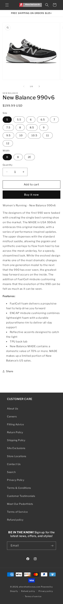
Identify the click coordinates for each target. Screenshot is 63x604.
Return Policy (15, 432)
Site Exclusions (16, 448)
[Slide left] (24, 86)
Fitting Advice (15, 424)
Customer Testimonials (21, 495)
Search (11, 472)
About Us (12, 408)
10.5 (34, 135)
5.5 (19, 119)
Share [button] (9, 371)
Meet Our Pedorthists (20, 503)
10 (21, 135)
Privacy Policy (15, 479)
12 (7, 143)
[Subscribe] (52, 546)
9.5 (8, 135)
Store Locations (16, 456)
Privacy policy (45, 591)
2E (29, 156)
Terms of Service (17, 511)
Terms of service (33, 596)
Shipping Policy (16, 440)
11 (47, 135)
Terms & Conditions (19, 487)
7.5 (8, 127)
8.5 (32, 127)
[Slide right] (39, 86)
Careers (12, 416)
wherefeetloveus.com (29, 587)
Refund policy (15, 519)
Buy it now (31, 194)
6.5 (43, 119)
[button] (7, 5)
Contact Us (14, 464)
